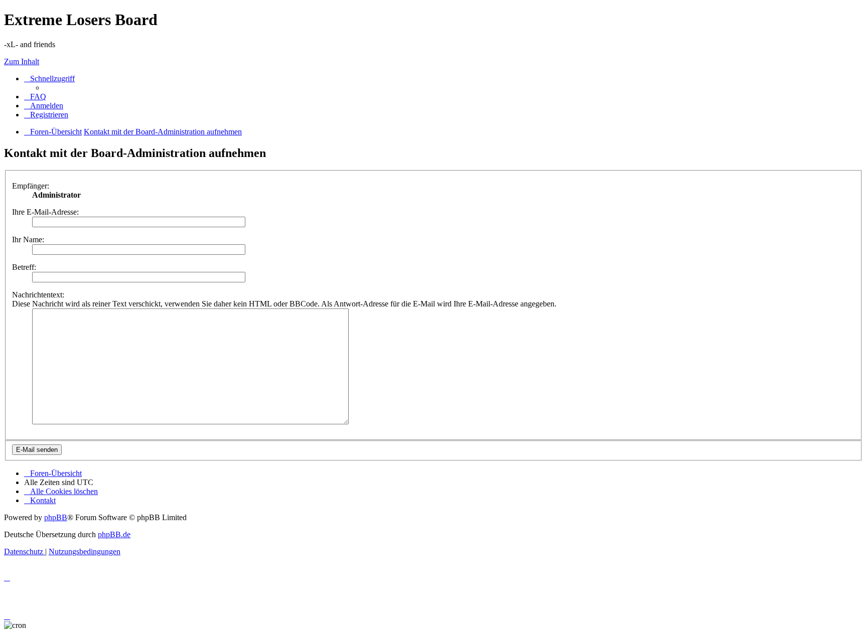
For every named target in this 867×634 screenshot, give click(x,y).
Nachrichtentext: (38, 294)
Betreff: (24, 267)
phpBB (55, 517)
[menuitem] (35, 96)
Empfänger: (30, 186)
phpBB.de (114, 534)
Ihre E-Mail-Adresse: (45, 212)
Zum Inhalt (21, 61)
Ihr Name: (28, 239)
